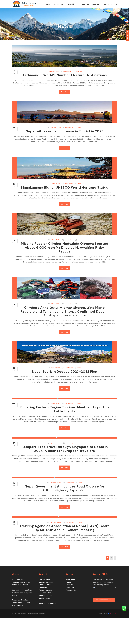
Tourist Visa (44, 587)
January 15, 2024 (54, 71)
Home (48, 4)
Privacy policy (17, 605)
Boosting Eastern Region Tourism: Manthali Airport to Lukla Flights (64, 409)
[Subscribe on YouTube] (113, 613)
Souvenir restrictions (47, 595)
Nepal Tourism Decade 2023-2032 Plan (64, 371)
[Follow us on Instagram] (110, 613)
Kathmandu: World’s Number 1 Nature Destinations (64, 75)
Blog (77, 71)
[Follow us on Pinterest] (115, 613)
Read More (64, 92)
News (80, 71)
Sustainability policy (20, 600)
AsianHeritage (67, 71)
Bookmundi (70, 579)
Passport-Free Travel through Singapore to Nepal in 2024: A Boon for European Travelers (64, 449)
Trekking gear (44, 579)
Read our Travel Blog (47, 603)
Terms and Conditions (21, 603)
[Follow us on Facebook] (108, 613)
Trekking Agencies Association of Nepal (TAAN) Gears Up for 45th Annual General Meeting (65, 528)
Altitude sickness (45, 585)
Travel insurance (45, 590)
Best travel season (46, 582)
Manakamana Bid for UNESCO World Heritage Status (64, 187)
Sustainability (44, 598)
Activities (71, 4)
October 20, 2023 (55, 183)
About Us (95, 4)
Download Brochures (104, 600)
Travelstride (71, 590)
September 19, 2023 (55, 482)
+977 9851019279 (18, 579)
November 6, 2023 (55, 127)
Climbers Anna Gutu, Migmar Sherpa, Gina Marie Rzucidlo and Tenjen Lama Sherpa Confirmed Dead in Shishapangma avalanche (65, 311)
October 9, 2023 (55, 368)
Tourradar (70, 587)
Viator (68, 582)
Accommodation (46, 593)
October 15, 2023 (55, 240)
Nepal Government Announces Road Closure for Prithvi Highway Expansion (64, 488)
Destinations (58, 4)
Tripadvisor (70, 585)
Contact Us (108, 4)
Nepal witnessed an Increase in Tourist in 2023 (64, 131)
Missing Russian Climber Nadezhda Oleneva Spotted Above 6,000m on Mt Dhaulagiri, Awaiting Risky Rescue (64, 247)
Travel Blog (85, 4)
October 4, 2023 (55, 403)
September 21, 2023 (55, 443)
